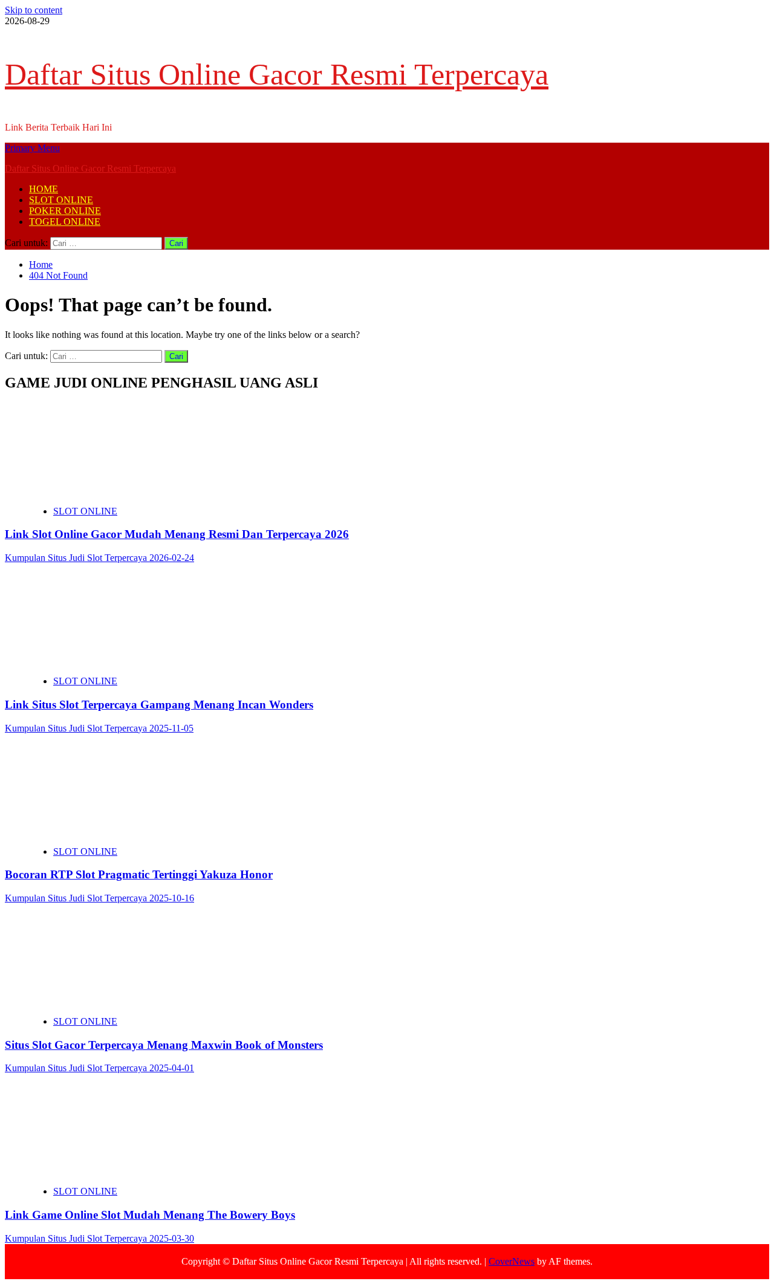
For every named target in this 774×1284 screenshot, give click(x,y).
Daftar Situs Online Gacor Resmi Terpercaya (276, 74)
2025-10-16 (171, 898)
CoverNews (512, 1261)
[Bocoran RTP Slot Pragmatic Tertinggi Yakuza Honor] (119, 831)
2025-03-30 (171, 1238)
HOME (43, 189)
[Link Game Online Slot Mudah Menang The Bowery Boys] (119, 1171)
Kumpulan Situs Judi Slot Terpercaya (77, 558)
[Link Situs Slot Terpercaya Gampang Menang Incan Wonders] (119, 660)
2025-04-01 (171, 1068)
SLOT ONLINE (61, 200)
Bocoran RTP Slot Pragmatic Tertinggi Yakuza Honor (139, 874)
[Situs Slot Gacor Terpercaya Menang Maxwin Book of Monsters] (119, 1001)
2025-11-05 (171, 728)
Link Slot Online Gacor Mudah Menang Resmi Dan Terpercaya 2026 (177, 534)
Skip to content (33, 10)
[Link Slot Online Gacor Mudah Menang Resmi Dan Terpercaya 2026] (119, 490)
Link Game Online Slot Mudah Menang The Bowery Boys (150, 1214)
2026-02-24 (171, 558)
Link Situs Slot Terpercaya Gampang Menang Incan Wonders (159, 704)
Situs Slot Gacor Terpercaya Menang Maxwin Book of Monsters (164, 1045)
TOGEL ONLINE (64, 221)
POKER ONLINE (65, 211)
